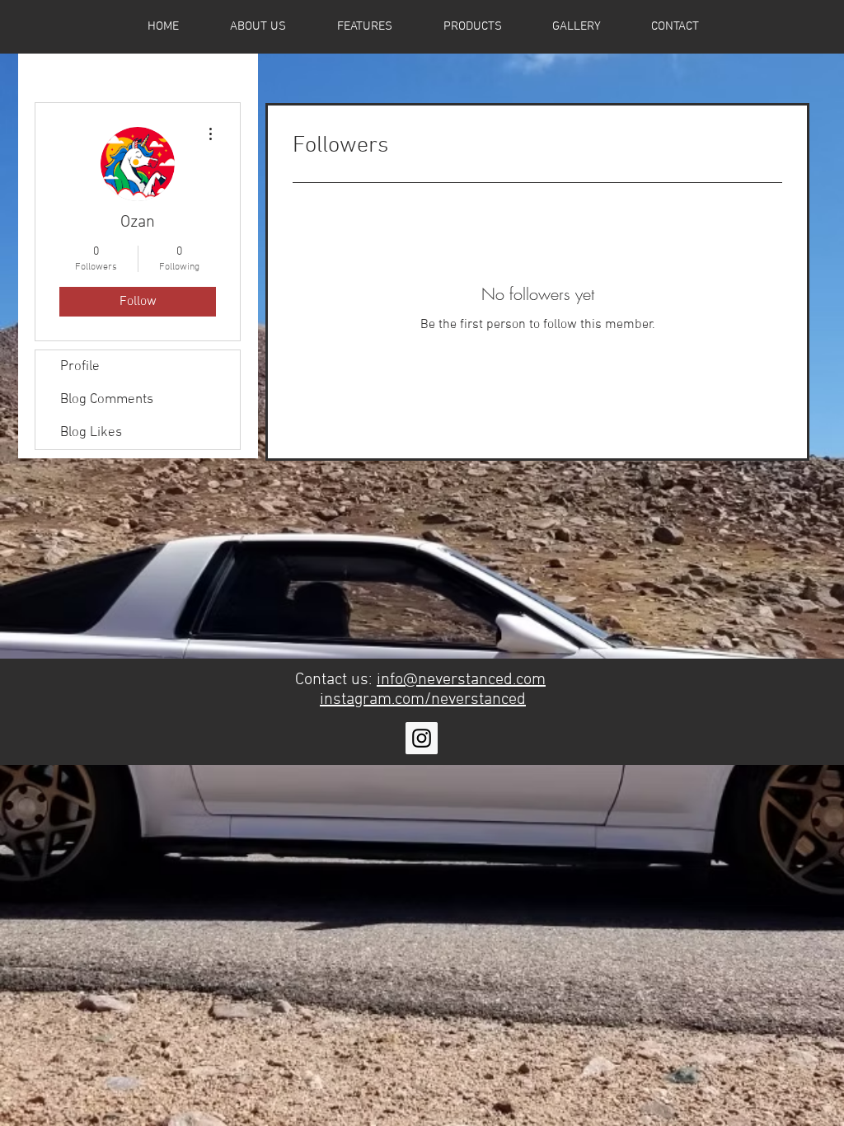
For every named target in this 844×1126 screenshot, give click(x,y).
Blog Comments (106, 400)
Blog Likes (91, 433)
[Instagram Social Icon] (422, 738)
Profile (80, 367)
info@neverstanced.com (461, 680)
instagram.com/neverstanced (423, 700)
